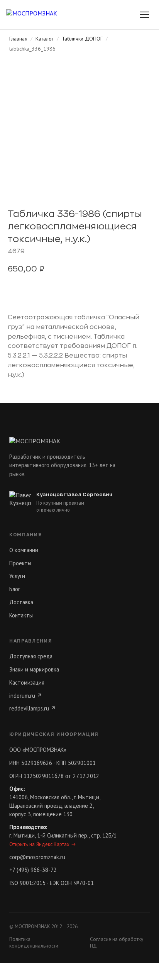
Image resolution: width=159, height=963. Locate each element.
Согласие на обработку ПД (116, 942)
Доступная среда (30, 656)
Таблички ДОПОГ (82, 38)
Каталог (45, 38)
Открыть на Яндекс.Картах (42, 844)
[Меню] (144, 14)
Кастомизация (26, 682)
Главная (18, 38)
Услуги (17, 576)
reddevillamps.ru (32, 708)
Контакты (21, 615)
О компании (23, 550)
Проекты (20, 563)
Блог (14, 589)
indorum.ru (25, 695)
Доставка (21, 602)
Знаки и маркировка (34, 669)
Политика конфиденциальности (33, 942)
